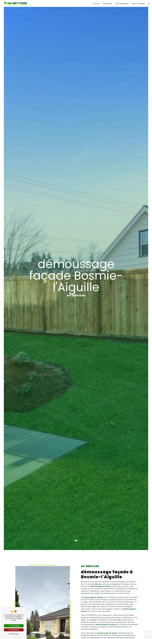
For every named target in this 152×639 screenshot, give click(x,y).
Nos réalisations (122, 3)
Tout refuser (14, 630)
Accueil (96, 3)
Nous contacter (138, 3)
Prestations (107, 3)
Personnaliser (14, 634)
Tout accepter (14, 626)
